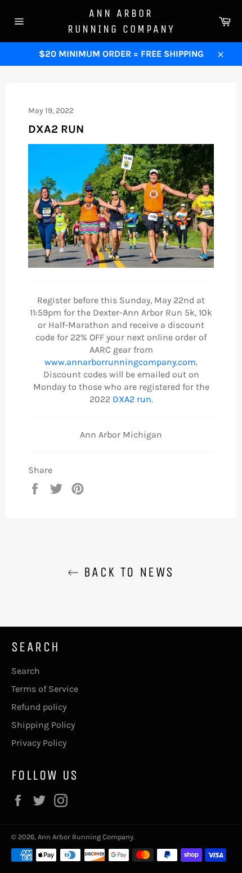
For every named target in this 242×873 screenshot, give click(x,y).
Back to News (126, 572)
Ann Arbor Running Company (121, 21)
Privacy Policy (38, 742)
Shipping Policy (43, 724)
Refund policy (38, 706)
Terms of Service (44, 688)
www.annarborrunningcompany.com (120, 362)
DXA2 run (132, 399)
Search (25, 670)
